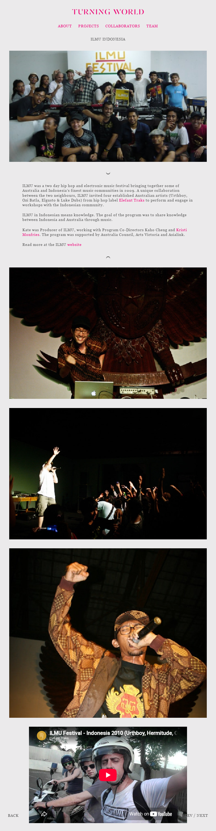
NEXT (202, 815)
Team (152, 26)
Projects (88, 26)
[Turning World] (108, 11)
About (65, 26)
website (74, 244)
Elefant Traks (132, 200)
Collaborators (122, 26)
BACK (13, 815)
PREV (187, 815)
